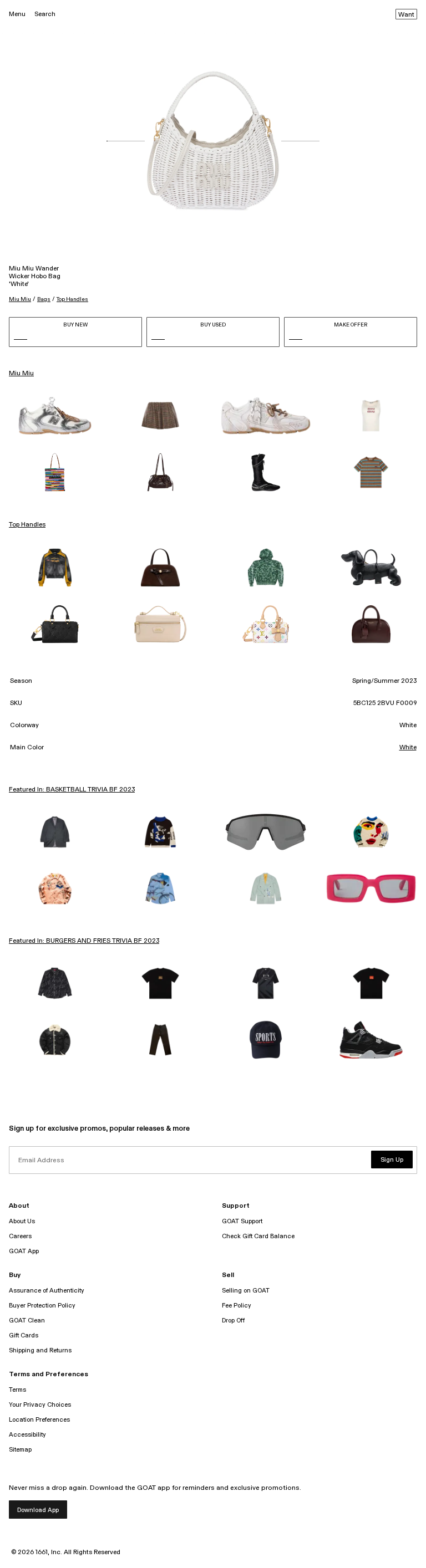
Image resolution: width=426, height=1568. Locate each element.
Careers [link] (20, 1236)
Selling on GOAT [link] (246, 1291)
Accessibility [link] (27, 1435)
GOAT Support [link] (242, 1221)
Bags (43, 299)
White (408, 747)
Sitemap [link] (20, 1450)
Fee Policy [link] (236, 1306)
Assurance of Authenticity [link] (46, 1291)
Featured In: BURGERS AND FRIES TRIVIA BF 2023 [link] (84, 941)
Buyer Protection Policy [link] (42, 1306)
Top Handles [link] (27, 525)
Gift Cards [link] (23, 1335)
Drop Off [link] (233, 1320)
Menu (17, 14)
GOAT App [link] (24, 1251)
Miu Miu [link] (21, 373)
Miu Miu (20, 299)
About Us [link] (22, 1221)
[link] (55, 415)
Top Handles (72, 299)
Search (44, 14)
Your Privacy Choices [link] (40, 1405)
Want (406, 15)
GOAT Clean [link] (27, 1320)
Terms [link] (17, 1390)
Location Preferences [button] (39, 1420)
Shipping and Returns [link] (40, 1350)
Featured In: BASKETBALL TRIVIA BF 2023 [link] (72, 789)
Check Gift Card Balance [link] (258, 1236)
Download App (38, 1510)
